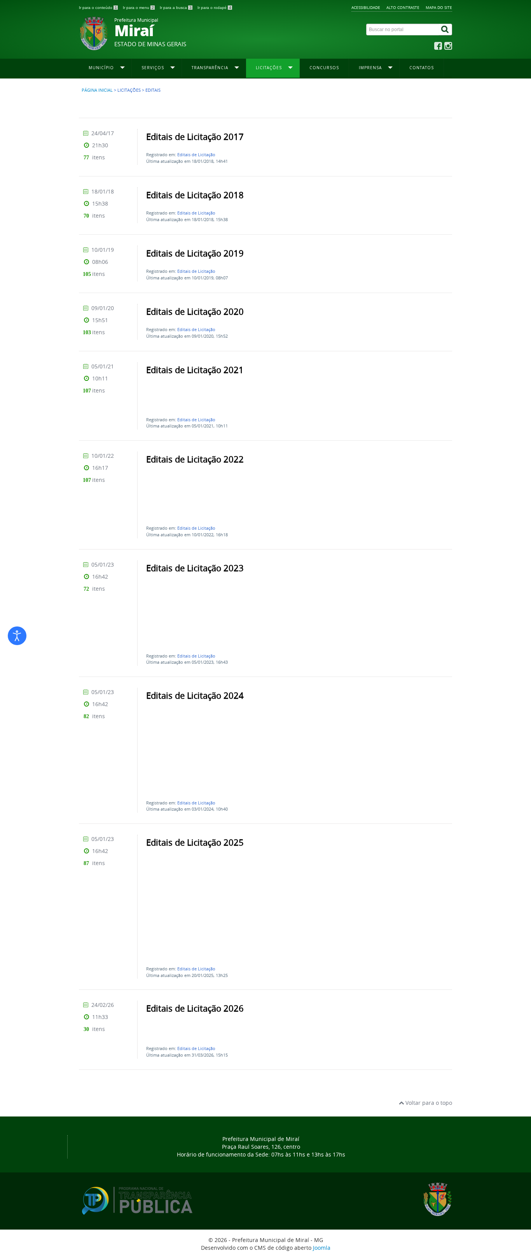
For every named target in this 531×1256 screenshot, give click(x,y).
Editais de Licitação (196, 154)
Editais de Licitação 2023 (195, 568)
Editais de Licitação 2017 (195, 137)
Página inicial (97, 90)
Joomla (321, 1247)
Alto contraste (402, 7)
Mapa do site (439, 7)
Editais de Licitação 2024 (195, 695)
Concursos (324, 67)
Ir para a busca (176, 7)
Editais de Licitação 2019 (195, 253)
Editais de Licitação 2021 (195, 370)
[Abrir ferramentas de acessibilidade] (17, 635)
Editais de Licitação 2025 (195, 842)
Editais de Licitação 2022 (195, 459)
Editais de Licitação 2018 (195, 195)
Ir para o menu (138, 7)
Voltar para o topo (428, 1102)
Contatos (421, 67)
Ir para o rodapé (214, 7)
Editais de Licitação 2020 (195, 311)
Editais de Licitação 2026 (195, 1008)
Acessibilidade (365, 7)
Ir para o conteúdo (98, 7)
